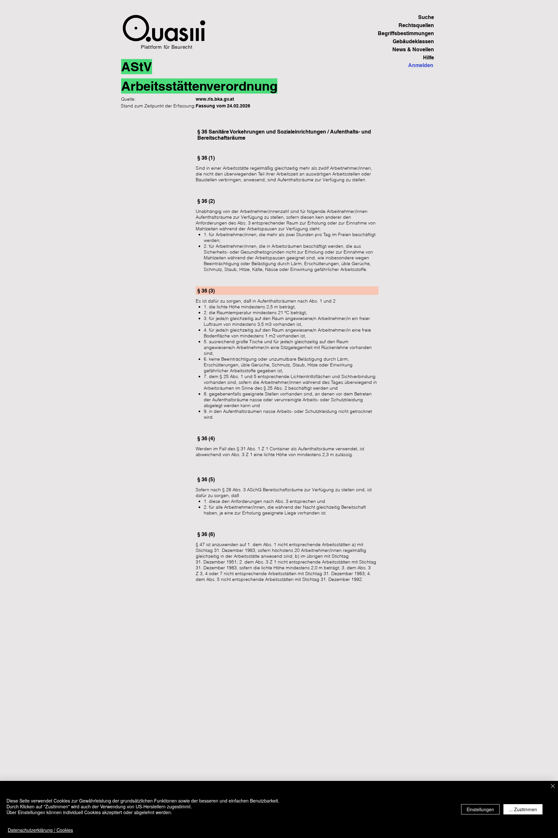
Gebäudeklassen (413, 41)
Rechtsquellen (416, 25)
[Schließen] (553, 786)
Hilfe (428, 58)
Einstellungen (480, 809)
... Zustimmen (523, 809)
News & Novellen (413, 49)
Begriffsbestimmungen (411, 33)
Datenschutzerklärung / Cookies (40, 830)
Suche (426, 17)
